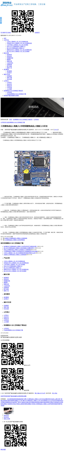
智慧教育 (9, 54)
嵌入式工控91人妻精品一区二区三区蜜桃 (18, 51)
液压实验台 (26, 402)
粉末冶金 (11, 402)
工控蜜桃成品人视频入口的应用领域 (15, 240)
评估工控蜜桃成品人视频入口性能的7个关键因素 (17, 249)
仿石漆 (9, 399)
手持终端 (55, 402)
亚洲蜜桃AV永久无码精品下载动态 (13, 90)
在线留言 (37, 32)
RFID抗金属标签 (44, 399)
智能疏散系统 (19, 399)
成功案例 (6, 69)
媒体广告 (9, 67)
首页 (5, 38)
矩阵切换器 (54, 404)
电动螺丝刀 (5, 404)
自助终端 (9, 64)
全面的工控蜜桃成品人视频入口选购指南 (16, 238)
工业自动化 (10, 63)
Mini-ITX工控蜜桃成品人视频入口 (16, 46)
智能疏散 (13, 399)
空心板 (21, 402)
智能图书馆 (10, 58)
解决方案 (6, 53)
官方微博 (3, 32)
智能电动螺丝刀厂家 (16, 400)
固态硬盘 (8, 400)
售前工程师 (7, 418)
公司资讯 (9, 92)
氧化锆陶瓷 (6, 402)
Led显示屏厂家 (58, 399)
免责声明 (3, 396)
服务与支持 (7, 74)
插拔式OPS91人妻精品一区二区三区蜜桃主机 (19, 49)
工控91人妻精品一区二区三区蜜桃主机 (17, 41)
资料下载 (9, 77)
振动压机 (51, 399)
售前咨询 (6, 415)
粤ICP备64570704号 (40, 393)
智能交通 (9, 61)
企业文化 (9, 84)
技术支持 (6, 417)
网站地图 (23, 396)
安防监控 (9, 56)
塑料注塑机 (50, 402)
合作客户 (9, 72)
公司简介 (6, 81)
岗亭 (50, 404)
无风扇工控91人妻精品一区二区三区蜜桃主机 (19, 43)
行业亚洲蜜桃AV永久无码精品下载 (16, 94)
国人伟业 (54, 393)
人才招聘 (9, 89)
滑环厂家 (16, 402)
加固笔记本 (11, 404)
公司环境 (9, 87)
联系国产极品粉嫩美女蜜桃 (11, 95)
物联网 (9, 59)
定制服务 (9, 76)
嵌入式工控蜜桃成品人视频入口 (15, 48)
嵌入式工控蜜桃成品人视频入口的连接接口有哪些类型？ (19, 248)
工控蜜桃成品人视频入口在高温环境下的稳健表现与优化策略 (20, 251)
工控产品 (6, 40)
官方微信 (8, 32)
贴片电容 (16, 404)
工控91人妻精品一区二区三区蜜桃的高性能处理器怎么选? (20, 253)
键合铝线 (3, 400)
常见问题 (9, 79)
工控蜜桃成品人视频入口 (42, 404)
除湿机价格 (39, 402)
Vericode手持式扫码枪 (53, 400)
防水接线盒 (32, 402)
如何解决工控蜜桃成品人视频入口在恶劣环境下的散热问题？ (20, 246)
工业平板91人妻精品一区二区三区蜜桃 (17, 45)
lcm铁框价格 (22, 404)
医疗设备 (9, 66)
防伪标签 (44, 402)
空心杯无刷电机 (43, 400)
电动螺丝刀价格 (30, 404)
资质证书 (9, 85)
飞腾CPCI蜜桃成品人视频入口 (31, 399)
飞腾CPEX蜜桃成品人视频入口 (30, 400)
